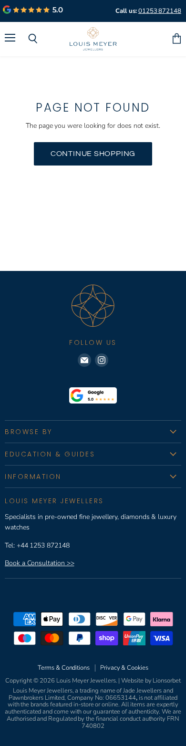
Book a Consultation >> (39, 563)
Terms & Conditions (64, 667)
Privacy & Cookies (124, 667)
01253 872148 (159, 11)
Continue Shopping (93, 153)
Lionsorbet (166, 680)
